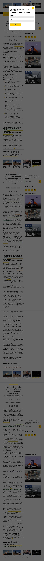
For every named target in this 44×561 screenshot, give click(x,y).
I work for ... (12, 19)
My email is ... (12, 15)
